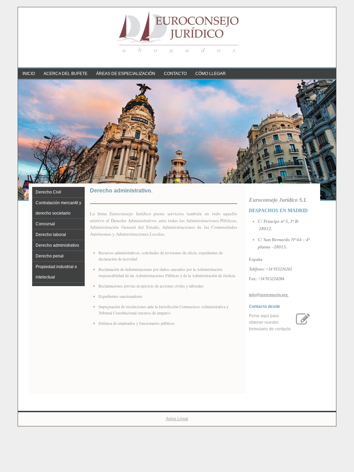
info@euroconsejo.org (269, 294)
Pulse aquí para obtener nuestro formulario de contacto (270, 322)
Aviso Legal (177, 418)
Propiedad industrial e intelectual (56, 272)
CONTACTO (175, 73)
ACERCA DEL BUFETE (65, 73)
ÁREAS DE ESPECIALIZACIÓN (125, 73)
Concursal (45, 223)
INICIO (28, 73)
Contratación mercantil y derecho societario (58, 208)
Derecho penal (50, 256)
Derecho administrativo (57, 245)
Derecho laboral (51, 234)
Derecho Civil (48, 192)
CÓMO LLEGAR (210, 73)
